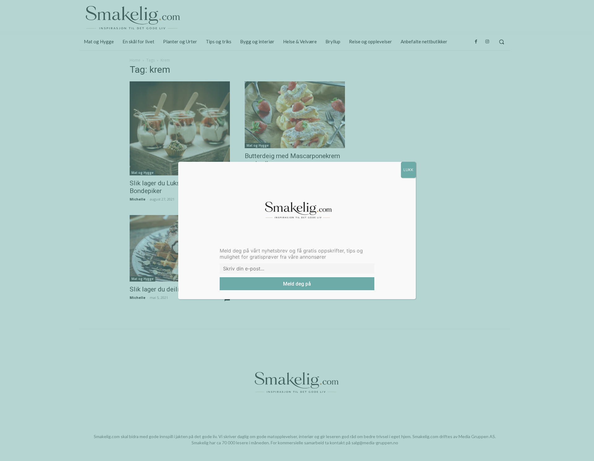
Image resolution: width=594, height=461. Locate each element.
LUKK (408, 169)
